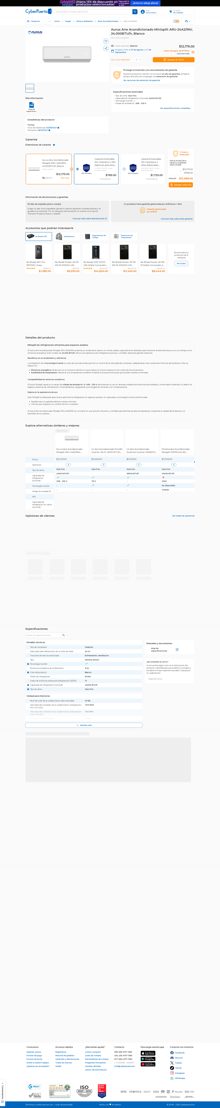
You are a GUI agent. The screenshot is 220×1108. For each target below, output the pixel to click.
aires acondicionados (122, 755)
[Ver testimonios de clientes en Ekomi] (60, 1091)
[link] (71, 444)
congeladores (103, 755)
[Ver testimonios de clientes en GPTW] (102, 1091)
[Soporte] (188, 21)
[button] (84, 1091)
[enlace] (148, 1053)
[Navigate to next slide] (194, 299)
